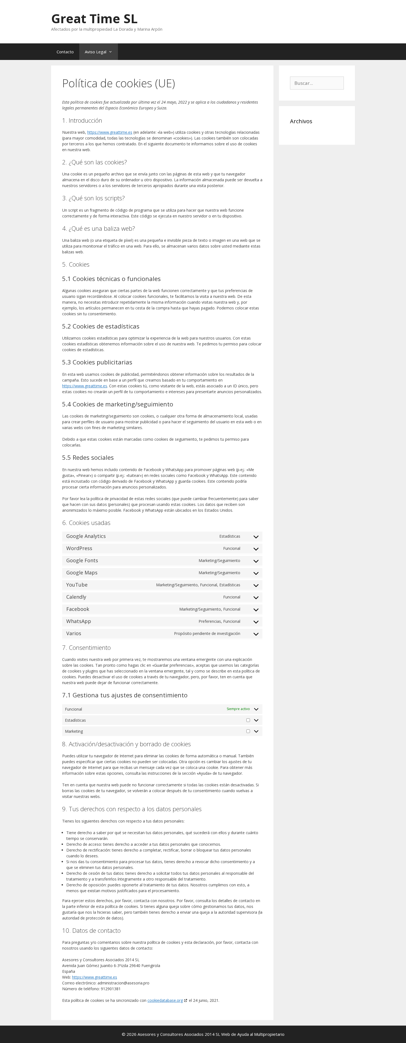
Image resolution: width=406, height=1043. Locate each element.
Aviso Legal (95, 51)
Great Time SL (94, 18)
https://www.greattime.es (109, 132)
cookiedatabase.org (165, 1000)
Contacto (65, 51)
